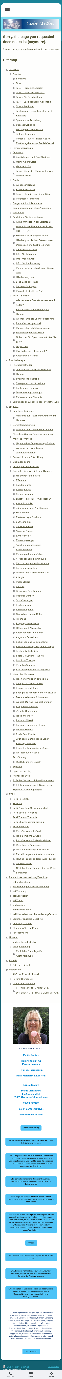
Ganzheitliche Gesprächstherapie (33, 369)
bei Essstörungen (22, 909)
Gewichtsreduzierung (24, 425)
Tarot (18, 83)
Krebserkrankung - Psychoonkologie (35, 646)
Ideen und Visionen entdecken (32, 678)
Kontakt (13, 960)
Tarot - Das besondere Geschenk (33, 101)
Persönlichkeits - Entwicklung (28, 457)
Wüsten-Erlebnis (24, 729)
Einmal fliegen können (27, 688)
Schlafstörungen (24, 600)
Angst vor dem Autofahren (29, 632)
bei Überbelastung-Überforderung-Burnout (35, 914)
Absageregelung (21, 946)
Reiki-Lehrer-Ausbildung (28, 845)
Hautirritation (22, 512)
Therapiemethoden (23, 365)
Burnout (20, 586)
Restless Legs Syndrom (28, 517)
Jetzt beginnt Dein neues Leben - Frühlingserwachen (33, 741)
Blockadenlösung (21, 461)
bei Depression (20, 895)
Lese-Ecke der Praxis (27, 281)
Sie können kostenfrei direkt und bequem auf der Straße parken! (31, 1257)
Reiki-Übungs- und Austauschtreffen (35, 854)
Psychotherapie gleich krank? (31, 351)
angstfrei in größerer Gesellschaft (33, 498)
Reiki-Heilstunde (21, 798)
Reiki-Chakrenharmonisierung (28, 822)
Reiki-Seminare (21, 826)
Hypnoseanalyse (21, 775)
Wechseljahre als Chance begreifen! (35, 318)
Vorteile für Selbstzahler (25, 942)
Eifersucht (21, 480)
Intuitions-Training (25, 660)
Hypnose (20, 374)
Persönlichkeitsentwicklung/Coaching (28, 877)
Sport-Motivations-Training (30, 655)
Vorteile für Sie (23, 166)
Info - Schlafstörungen (27, 254)
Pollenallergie (23, 582)
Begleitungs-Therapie (27, 388)
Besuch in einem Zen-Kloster (31, 725)
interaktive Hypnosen (24, 674)
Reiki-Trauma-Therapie (25, 817)
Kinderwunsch (23, 605)
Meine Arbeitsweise (26, 161)
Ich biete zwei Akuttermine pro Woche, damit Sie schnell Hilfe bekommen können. (31, 1141)
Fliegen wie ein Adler (27, 706)
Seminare (21, 78)
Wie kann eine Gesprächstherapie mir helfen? (36, 302)
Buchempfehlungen (26, 286)
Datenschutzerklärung (24, 983)
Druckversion (13, 1367)
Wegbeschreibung (25, 185)
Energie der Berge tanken (29, 683)
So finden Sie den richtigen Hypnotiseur (33, 780)
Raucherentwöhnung (23, 411)
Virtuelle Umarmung (26, 711)
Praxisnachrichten (25, 189)
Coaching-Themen (22, 923)
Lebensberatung (21, 882)
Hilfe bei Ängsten (25, 277)
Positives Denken (25, 595)
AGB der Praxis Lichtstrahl (26, 974)
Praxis (16, 180)
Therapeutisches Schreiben (30, 383)
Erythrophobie (23, 535)
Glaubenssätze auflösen (25, 928)
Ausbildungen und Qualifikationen (33, 157)
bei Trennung (19, 891)
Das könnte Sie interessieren (28, 217)
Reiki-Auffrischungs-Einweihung (32, 849)
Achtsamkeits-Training (27, 651)
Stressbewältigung (25, 124)
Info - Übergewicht (25, 258)
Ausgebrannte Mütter (27, 355)
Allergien (20, 577)
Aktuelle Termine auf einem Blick (33, 194)
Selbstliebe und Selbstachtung (32, 642)
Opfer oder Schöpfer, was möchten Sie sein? (36, 339)
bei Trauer (18, 900)
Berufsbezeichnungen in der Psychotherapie (36, 401)
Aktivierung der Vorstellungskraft (33, 669)
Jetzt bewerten (31, 1351)
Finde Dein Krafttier (26, 734)
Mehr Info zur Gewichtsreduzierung (34, 429)
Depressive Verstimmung (29, 591)
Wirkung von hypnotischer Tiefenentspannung (29, 131)
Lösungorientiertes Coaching (28, 919)
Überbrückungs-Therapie (29, 392)
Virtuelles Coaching (26, 665)
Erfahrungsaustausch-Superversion (34, 785)
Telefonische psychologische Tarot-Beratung (34, 113)
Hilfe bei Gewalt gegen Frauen (32, 235)
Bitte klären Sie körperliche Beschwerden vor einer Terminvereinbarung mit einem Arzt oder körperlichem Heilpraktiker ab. (31, 1181)
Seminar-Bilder (24, 863)
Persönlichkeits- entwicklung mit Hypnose (32, 311)
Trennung (21, 618)
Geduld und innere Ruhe (29, 614)
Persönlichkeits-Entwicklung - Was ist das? (35, 270)
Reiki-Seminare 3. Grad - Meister (33, 840)
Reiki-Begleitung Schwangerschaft (30, 808)
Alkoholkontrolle (24, 503)
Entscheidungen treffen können (32, 563)
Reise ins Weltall (24, 720)
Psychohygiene (20, 932)
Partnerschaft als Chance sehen (33, 328)
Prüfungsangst (23, 489)
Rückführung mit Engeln (28, 762)
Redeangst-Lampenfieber (29, 554)
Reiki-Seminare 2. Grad (28, 835)
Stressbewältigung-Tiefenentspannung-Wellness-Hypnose (33, 436)
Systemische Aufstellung (28, 120)
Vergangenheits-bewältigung (31, 558)
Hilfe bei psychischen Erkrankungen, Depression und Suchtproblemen (35, 242)
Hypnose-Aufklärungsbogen (27, 789)
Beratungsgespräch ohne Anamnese (32, 208)
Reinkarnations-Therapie (29, 397)
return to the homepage (46, 49)
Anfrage (31, 1243)
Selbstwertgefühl (24, 609)
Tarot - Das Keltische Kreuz (30, 92)
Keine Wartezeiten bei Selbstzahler (34, 221)
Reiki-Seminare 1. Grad (28, 831)
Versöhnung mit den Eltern (30, 332)
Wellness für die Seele (27, 752)
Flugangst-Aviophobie (27, 623)
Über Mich (18, 152)
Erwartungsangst (25, 540)
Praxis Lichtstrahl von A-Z (29, 291)
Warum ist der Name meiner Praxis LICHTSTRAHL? (34, 228)
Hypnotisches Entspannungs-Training (35, 443)
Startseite (14, 69)
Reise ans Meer (24, 715)
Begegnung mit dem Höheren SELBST (36, 692)
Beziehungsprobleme (27, 568)
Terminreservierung (23, 148)
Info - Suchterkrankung (28, 263)
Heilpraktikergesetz (23, 979)
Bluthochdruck (23, 522)
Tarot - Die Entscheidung (29, 97)
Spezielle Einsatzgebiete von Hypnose (32, 471)
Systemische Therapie (27, 378)
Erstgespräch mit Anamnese (27, 203)
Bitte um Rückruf (21, 965)
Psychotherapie (17, 360)
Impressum (15, 969)
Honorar (13, 937)
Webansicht (53, 1366)
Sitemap (25, 1367)
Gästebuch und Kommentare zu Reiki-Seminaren (36, 870)
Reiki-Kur (17, 803)
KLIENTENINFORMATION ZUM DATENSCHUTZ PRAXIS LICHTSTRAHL (37, 990)
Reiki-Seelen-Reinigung (25, 812)
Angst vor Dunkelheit (27, 637)
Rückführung (19, 757)
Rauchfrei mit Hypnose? (28, 323)
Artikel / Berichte (21, 295)
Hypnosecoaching (22, 771)
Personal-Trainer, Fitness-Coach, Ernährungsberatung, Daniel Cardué (35, 141)
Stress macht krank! (26, 249)
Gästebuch (18, 212)
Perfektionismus (24, 494)
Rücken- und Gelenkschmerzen (32, 572)
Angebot (17, 74)
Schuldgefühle (23, 485)
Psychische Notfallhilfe (27, 198)
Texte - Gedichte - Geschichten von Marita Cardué (34, 173)
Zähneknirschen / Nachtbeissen (32, 508)
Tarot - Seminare (25, 106)
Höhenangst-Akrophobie (28, 628)
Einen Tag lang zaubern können (32, 748)
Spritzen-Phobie (24, 526)
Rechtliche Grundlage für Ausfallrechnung (29, 953)
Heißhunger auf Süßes (28, 475)
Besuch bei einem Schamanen (32, 697)
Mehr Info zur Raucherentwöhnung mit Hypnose (36, 418)
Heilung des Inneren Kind (26, 466)
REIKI (12, 794)
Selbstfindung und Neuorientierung (31, 886)
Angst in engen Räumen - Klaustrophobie (29, 547)
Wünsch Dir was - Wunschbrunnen (34, 702)
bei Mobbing (19, 905)
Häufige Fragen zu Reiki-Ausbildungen (36, 859)
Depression (22, 346)
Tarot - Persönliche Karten (29, 88)
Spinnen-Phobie (24, 531)
